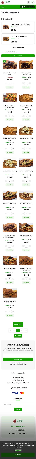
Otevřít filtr (19, 56)
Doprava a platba (18, 377)
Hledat (18, 409)
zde (21, 447)
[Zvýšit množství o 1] (30, 83)
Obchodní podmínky (18, 380)
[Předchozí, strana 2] (14, 330)
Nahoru (19, 336)
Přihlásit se (18, 359)
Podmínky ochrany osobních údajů (18, 383)
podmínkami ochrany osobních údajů (18, 364)
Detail (9, 87)
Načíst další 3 (18, 324)
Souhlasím (18, 455)
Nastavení (18, 450)
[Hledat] (33, 2)
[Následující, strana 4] (22, 330)
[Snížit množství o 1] (23, 83)
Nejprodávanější (10, 52)
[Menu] (2, 6)
